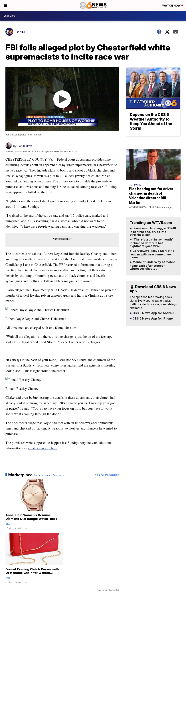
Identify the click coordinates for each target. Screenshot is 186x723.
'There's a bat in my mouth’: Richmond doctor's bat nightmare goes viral (151, 243)
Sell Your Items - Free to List (49, 475)
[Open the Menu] (5, 5)
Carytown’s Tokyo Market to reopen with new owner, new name (152, 254)
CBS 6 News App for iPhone (152, 318)
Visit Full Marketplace (107, 475)
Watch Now (171, 5)
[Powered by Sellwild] (113, 590)
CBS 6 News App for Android (153, 313)
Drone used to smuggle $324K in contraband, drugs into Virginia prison (153, 232)
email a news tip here (42, 448)
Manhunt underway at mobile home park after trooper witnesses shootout (152, 265)
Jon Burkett (25, 146)
